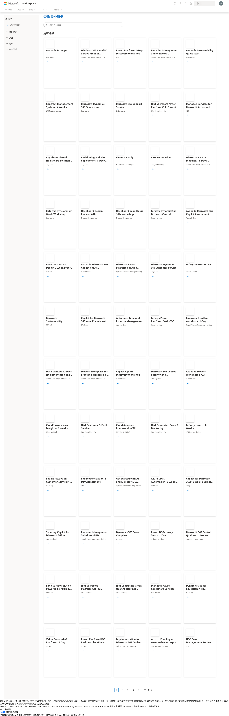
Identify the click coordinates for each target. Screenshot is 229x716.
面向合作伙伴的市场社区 (212, 700)
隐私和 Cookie (39, 714)
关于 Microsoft (124, 706)
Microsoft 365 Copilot (84, 706)
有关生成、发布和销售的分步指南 (170, 700)
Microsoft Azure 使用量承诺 (86, 700)
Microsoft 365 (49, 706)
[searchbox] (24, 24)
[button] (45, 24)
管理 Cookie (78, 714)
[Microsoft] (11, 3)
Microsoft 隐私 (146, 706)
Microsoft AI (5, 706)
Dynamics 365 (36, 706)
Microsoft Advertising (65, 706)
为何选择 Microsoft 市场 (10, 700)
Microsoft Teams (101, 706)
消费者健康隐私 (7, 714)
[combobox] (84, 25)
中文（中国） (6, 709)
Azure (27, 706)
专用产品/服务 (66, 700)
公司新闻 (135, 706)
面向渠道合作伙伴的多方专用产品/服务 (31, 703)
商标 (56, 714)
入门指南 (47, 700)
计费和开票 (103, 700)
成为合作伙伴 (115, 700)
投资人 (156, 706)
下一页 (146, 690)
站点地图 (18, 714)
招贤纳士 (114, 706)
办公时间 (39, 700)
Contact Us (27, 714)
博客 (24, 700)
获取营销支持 (140, 700)
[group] (47, 62)
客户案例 (30, 700)
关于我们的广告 (66, 714)
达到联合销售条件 (193, 700)
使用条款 (50, 714)
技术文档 (56, 700)
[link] (60, 63)
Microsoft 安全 (17, 706)
